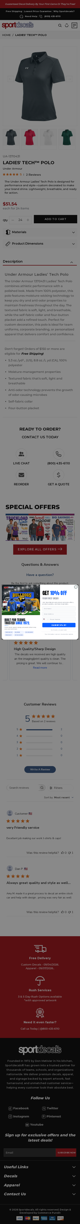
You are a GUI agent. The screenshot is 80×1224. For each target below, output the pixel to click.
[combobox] (45, 619)
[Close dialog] (76, 587)
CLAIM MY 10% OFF (59, 625)
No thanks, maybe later (59, 630)
